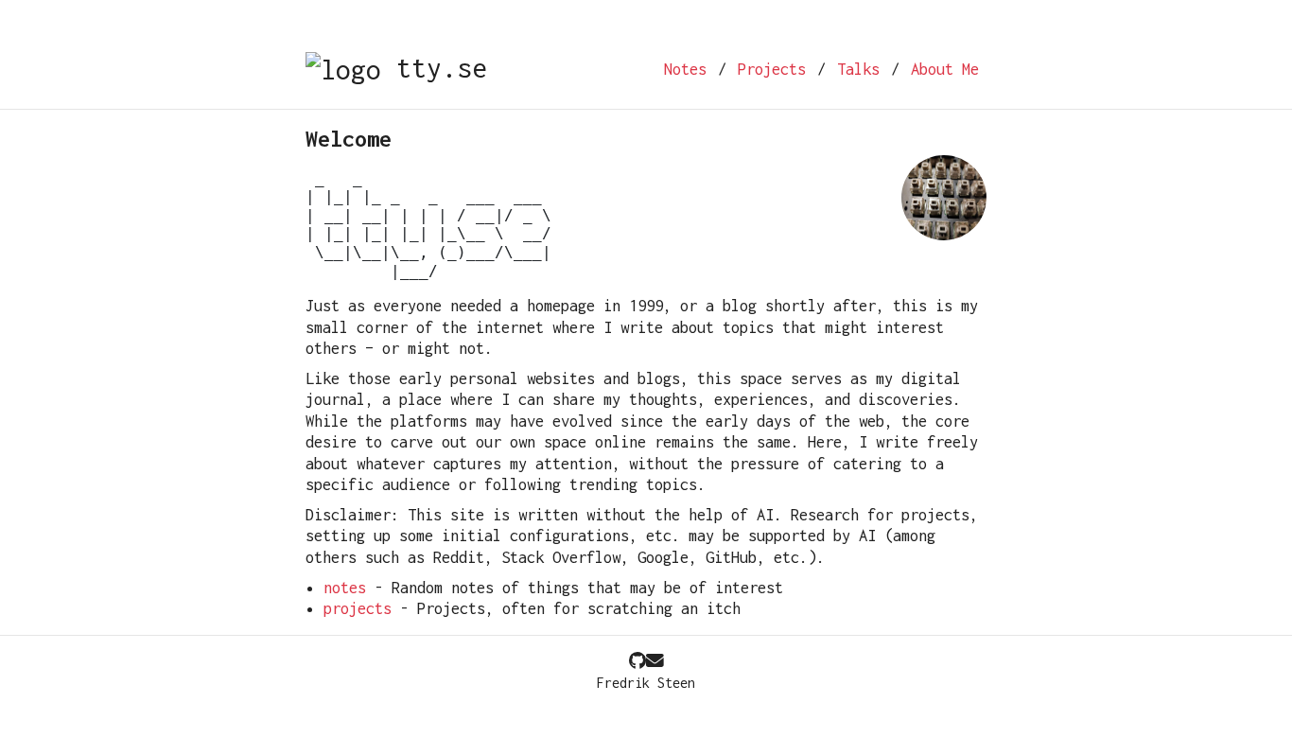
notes (344, 587)
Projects (772, 69)
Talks (858, 69)
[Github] (637, 661)
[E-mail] (655, 661)
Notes (685, 69)
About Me (945, 69)
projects (357, 608)
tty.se (434, 67)
